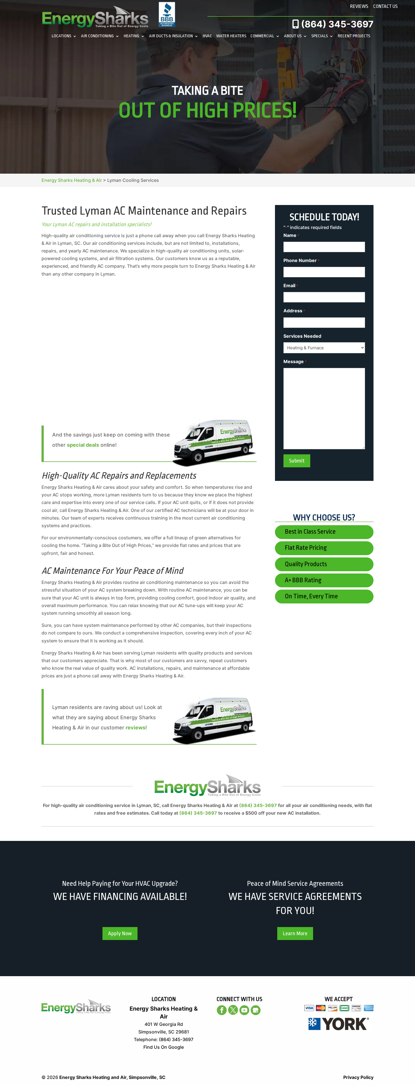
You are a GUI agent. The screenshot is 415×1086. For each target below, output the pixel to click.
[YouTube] (244, 1010)
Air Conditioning (97, 36)
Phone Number (301, 260)
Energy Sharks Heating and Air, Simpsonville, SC (112, 1077)
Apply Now (120, 933)
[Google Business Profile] (256, 1010)
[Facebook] (222, 1010)
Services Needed (302, 336)
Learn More (295, 933)
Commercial (262, 36)
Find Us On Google (163, 1047)
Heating (131, 36)
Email (290, 285)
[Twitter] (233, 1010)
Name (291, 235)
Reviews (359, 6)
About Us (293, 36)
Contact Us (385, 6)
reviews (135, 727)
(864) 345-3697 (336, 24)
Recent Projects (354, 36)
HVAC (207, 36)
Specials (319, 36)
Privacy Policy (358, 1077)
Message (295, 361)
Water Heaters (231, 36)
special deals (83, 445)
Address (294, 310)
